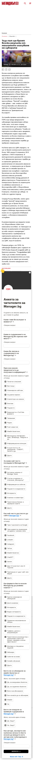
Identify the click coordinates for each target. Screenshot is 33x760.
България (4, 33)
